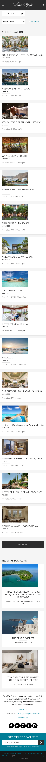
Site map (9, 756)
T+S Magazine (22, 753)
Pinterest (23, 725)
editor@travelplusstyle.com (28, 713)
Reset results (35, 21)
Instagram (35, 725)
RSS (3, 756)
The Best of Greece (23, 638)
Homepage (6, 753)
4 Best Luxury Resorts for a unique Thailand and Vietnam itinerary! (23, 594)
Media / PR (23, 717)
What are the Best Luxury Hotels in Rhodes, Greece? (23, 678)
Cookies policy (39, 756)
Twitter (17, 725)
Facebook (11, 725)
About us (31, 753)
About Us (23, 709)
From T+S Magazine (14, 560)
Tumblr (29, 725)
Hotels (13, 753)
